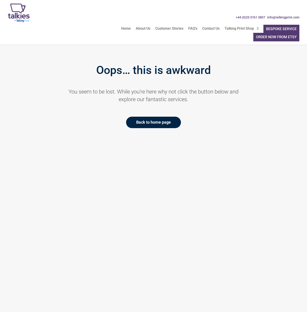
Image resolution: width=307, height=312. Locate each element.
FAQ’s (192, 29)
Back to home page (153, 122)
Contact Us (211, 29)
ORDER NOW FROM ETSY (276, 37)
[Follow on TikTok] (285, 8)
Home (126, 29)
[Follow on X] (275, 8)
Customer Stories (169, 29)
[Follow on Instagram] (295, 8)
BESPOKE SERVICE (281, 29)
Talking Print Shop (239, 29)
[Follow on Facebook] (266, 8)
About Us (143, 29)
